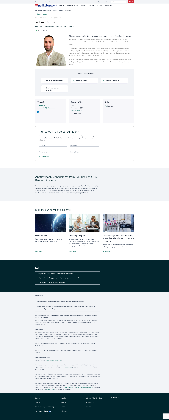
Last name (73, 145)
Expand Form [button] (46, 156)
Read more (38, 251)
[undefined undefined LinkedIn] (38, 112)
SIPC (71, 367)
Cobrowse (64, 411)
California (55, 10)
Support (100, 1)
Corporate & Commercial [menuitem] (95, 5)
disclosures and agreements (53, 360)
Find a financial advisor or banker (43, 10)
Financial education (46, 1)
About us (37, 1)
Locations (106, 1)
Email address (74, 152)
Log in (131, 1)
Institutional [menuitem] (108, 5)
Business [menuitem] (83, 5)
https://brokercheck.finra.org (84, 387)
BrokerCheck (50, 389)
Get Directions (75, 111)
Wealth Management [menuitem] (72, 5)
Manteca (61, 10)
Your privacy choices (41, 411)
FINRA (66, 367)
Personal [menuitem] (61, 5)
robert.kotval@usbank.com (46, 108)
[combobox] (118, 2)
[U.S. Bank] (46, 6)
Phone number (43, 152)
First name (42, 145)
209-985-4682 (41, 105)
